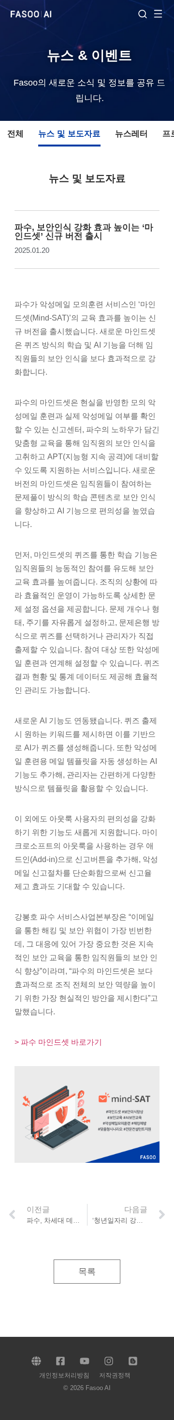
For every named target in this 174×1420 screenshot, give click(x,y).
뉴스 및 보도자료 (69, 133)
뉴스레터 (131, 133)
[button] (163, 13)
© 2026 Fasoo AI (87, 1387)
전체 (15, 133)
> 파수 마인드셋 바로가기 (58, 1042)
